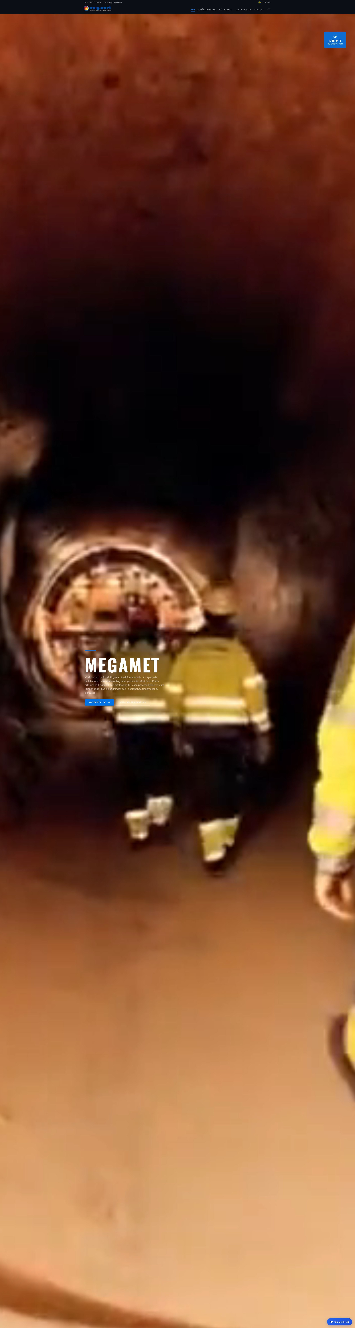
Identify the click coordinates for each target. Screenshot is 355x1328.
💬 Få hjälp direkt (339, 1321)
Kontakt (259, 9)
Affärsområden (207, 9)
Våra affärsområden (133, 702)
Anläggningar (243, 9)
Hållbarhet (225, 9)
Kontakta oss (98, 702)
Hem (193, 9)
